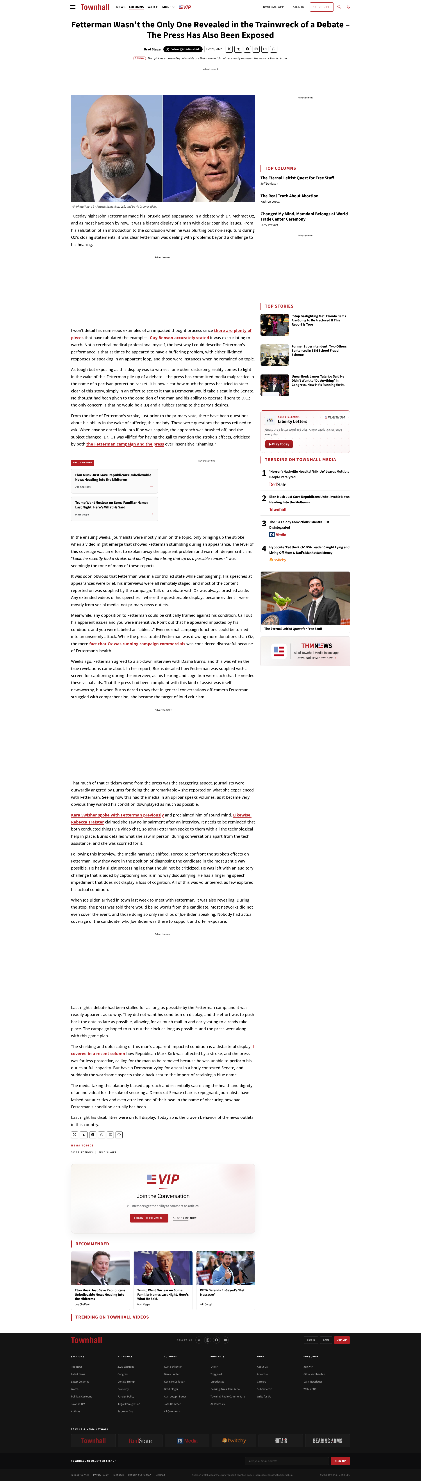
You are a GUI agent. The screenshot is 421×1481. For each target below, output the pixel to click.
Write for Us (264, 1397)
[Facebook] (216, 1340)
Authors (75, 1411)
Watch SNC (309, 1389)
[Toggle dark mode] (349, 7)
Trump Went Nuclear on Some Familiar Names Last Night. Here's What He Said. (163, 1294)
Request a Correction (139, 1475)
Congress (123, 1374)
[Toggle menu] (72, 7)
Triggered (216, 1374)
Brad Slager (153, 49)
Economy (123, 1389)
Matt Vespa (143, 1304)
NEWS (120, 7)
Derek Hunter (172, 1374)
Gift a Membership (314, 1374)
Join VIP (342, 1340)
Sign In (311, 1340)
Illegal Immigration (129, 1404)
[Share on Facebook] (247, 49)
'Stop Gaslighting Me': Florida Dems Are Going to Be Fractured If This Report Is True (319, 320)
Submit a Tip (264, 1389)
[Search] (339, 7)
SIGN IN (298, 7)
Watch (74, 1389)
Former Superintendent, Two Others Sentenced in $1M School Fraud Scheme (319, 350)
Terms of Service (80, 1475)
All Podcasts (217, 1404)
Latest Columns (80, 1382)
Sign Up (340, 1461)
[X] (198, 1340)
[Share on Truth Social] (238, 49)
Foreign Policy (126, 1397)
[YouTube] (225, 1340)
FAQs (326, 1340)
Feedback (118, 1475)
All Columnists (172, 1411)
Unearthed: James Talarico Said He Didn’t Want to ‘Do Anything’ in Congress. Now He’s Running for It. (318, 380)
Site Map (160, 1475)
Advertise (262, 1374)
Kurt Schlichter (173, 1367)
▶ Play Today (279, 444)
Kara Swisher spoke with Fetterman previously (117, 815)
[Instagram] (207, 1340)
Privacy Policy (101, 1475)
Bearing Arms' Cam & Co (225, 1389)
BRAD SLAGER (107, 1152)
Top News (76, 1367)
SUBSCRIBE (321, 7)
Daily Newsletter (312, 1382)
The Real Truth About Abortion (289, 196)
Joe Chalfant (82, 1304)
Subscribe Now (185, 1218)
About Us (262, 1367)
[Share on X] (229, 49)
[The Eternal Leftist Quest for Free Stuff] (305, 598)
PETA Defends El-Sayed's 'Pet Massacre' (222, 1292)
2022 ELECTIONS (82, 1152)
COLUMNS (136, 7)
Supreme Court (127, 1411)
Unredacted (217, 1382)
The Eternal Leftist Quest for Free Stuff (297, 178)
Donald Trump (126, 1382)
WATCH (153, 7)
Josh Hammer (172, 1404)
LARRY (214, 1367)
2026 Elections (126, 1367)
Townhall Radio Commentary (227, 1397)
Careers (261, 1382)
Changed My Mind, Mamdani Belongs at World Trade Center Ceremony (304, 216)
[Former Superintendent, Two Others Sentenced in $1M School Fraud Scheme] (274, 355)
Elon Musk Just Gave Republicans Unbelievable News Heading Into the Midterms (100, 1294)
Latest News (78, 1374)
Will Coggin (206, 1304)
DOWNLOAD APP (271, 7)
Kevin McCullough (174, 1382)
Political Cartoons (81, 1397)
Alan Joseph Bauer (175, 1397)
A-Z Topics (125, 1356)
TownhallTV (78, 1404)
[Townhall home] (86, 1340)
